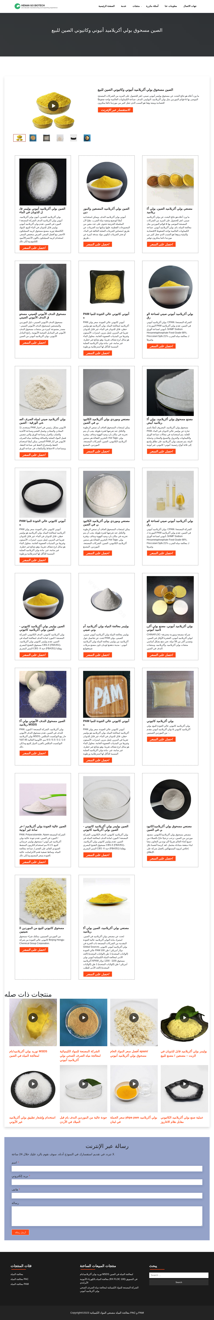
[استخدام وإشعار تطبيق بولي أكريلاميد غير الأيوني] (33, 1089)
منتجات (136, 6)
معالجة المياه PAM (20, 1284)
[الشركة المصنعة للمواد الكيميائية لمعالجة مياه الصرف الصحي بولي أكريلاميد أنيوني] (83, 1022)
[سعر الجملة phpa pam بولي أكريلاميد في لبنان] (134, 1089)
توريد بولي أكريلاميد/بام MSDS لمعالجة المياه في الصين (106, 1274)
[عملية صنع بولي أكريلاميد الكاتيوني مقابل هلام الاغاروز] (184, 1089)
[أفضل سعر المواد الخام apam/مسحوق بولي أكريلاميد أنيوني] (134, 1022)
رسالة (15, 1203)
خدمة (123, 6)
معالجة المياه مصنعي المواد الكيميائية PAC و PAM (117, 1312)
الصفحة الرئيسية (107, 6)
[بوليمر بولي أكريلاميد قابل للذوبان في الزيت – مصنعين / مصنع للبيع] (184, 1022)
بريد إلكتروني (21, 1176)
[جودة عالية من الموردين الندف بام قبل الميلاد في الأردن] (83, 1089)
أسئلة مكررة (152, 6)
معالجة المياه (17, 1274)
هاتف (16, 1189)
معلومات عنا (171, 6)
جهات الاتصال (190, 6)
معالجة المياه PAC (20, 1279)
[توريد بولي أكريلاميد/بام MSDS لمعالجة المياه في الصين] (33, 1022)
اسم (15, 1162)
